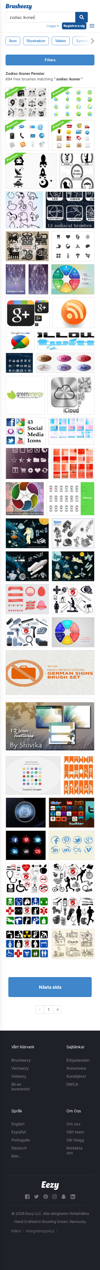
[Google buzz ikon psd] (20, 340)
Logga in (53, 26)
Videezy (18, 1076)
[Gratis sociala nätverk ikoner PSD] (71, 813)
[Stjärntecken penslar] (76, 171)
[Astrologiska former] (38, 279)
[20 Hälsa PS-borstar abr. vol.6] (27, 878)
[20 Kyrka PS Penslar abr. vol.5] (73, 944)
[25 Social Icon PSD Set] (33, 775)
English (17, 1123)
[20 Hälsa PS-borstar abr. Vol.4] (73, 878)
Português (20, 1140)
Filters (50, 60)
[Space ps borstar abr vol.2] (27, 566)
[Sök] (81, 17)
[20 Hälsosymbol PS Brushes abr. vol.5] (27, 911)
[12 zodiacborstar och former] (70, 209)
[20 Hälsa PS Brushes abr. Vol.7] (27, 632)
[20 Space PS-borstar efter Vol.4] (73, 533)
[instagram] (54, 1196)
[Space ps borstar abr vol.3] (27, 533)
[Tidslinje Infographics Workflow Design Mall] (73, 632)
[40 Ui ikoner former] (27, 463)
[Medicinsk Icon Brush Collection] (73, 246)
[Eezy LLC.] (50, 1185)
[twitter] (36, 1196)
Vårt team (75, 1132)
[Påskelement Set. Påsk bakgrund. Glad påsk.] (27, 599)
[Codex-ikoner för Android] (19, 363)
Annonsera (76, 1068)
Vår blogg (75, 1140)
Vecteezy (20, 1068)
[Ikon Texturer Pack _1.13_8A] (72, 463)
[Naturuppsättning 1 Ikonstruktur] (50, 725)
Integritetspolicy (40, 1231)
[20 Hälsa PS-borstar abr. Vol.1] (73, 599)
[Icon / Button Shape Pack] (25, 498)
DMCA (72, 1084)
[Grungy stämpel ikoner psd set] (71, 845)
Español (18, 1132)
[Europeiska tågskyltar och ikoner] (50, 672)
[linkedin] (73, 1196)
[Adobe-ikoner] (65, 363)
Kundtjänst (76, 1076)
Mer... (16, 1156)
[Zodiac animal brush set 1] (24, 209)
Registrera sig (74, 26)
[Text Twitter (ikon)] (65, 340)
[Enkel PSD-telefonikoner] (70, 498)
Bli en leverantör (20, 1086)
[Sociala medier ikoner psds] (26, 431)
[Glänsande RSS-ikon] (73, 312)
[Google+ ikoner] (28, 312)
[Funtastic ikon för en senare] (26, 813)
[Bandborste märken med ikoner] (78, 775)
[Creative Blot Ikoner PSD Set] (26, 845)
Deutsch (19, 1148)
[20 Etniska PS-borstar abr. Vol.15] (27, 246)
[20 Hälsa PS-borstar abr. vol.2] (73, 911)
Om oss (73, 1123)
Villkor (16, 1231)
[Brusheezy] (19, 7)
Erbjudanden (77, 1060)
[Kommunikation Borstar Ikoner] (27, 135)
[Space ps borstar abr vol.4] (73, 566)
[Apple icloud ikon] (71, 395)
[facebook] (27, 1196)
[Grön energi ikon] (25, 395)
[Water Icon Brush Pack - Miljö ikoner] (73, 102)
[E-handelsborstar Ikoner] (73, 135)
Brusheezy (21, 1060)
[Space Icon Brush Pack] (31, 171)
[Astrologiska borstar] (16, 279)
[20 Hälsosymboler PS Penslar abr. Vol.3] (27, 944)
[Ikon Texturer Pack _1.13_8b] (71, 431)
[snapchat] (63, 1196)
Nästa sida (50, 987)
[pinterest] (45, 1196)
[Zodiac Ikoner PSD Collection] (27, 102)
